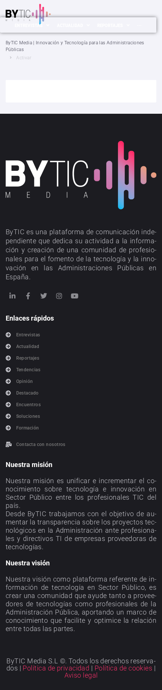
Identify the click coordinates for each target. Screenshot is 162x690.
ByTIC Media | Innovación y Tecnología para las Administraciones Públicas (75, 46)
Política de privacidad (56, 668)
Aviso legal (81, 675)
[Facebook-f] (28, 296)
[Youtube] (75, 296)
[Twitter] (43, 296)
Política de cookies (124, 668)
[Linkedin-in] (12, 296)
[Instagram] (59, 296)
